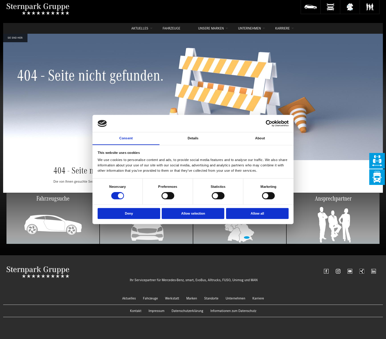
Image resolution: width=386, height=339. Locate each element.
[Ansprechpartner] (370, 7)
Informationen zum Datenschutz (233, 311)
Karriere (282, 28)
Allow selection (193, 213)
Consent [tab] (126, 138)
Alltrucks (214, 280)
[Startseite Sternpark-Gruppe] (41, 9)
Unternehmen (249, 28)
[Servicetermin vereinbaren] (330, 7)
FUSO (226, 280)
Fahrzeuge (171, 28)
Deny (129, 213)
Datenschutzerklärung (187, 311)
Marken (191, 298)
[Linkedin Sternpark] (374, 271)
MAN (254, 280)
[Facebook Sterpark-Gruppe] (326, 271)
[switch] (168, 195)
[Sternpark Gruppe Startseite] (37, 272)
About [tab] (260, 138)
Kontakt (135, 311)
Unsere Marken (211, 28)
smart (189, 280)
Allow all (257, 213)
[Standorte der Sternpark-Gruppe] (350, 7)
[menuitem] (138, 28)
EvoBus (200, 280)
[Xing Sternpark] (362, 271)
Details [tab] (193, 138)
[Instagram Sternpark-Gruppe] (338, 271)
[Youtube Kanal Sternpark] (350, 271)
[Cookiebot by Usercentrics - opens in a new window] (269, 123)
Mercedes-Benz (173, 280)
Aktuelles (139, 28)
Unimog (237, 280)
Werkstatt (172, 298)
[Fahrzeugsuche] (310, 7)
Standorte (211, 298)
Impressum (156, 311)
